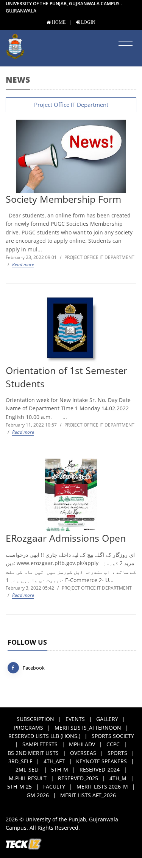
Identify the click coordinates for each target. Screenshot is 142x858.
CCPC (113, 744)
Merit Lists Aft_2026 (88, 795)
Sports (117, 752)
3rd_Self (20, 761)
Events (75, 718)
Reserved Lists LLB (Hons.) (44, 735)
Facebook (34, 667)
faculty (54, 786)
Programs (28, 727)
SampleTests (40, 744)
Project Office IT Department (71, 104)
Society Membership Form (63, 199)
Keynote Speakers (101, 761)
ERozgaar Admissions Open (66, 538)
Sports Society (113, 735)
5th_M (59, 769)
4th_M (117, 778)
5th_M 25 (19, 786)
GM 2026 (38, 795)
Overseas (83, 752)
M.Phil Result (28, 778)
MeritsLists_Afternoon (88, 727)
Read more (23, 264)
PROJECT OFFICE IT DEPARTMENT (99, 257)
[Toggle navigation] (125, 42)
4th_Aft (54, 761)
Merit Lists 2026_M (102, 786)
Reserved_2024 (100, 769)
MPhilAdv (82, 744)
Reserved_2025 (78, 778)
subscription (35, 718)
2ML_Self (28, 769)
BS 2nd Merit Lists (33, 752)
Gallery (107, 718)
